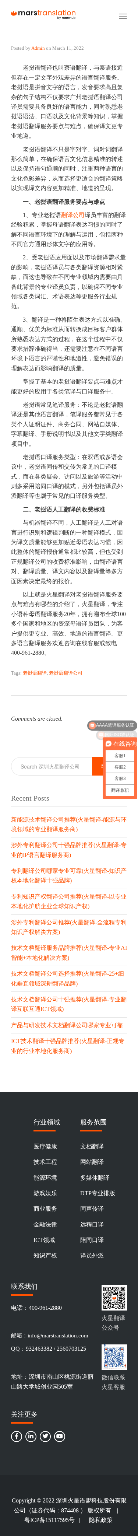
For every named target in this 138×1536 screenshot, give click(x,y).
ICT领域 (44, 1240)
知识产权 (45, 1255)
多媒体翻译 (95, 1178)
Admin (38, 48)
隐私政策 (101, 1520)
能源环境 (45, 1178)
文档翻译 (92, 1146)
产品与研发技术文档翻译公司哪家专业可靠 (67, 1025)
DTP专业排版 (97, 1193)
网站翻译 (92, 1162)
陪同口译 (92, 1240)
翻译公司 (73, 215)
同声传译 (92, 1209)
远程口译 (92, 1224)
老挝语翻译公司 (65, 673)
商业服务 (45, 1209)
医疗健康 (45, 1146)
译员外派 (92, 1255)
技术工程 (45, 1162)
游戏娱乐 (45, 1193)
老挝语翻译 (35, 673)
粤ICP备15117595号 (49, 1520)
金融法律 (45, 1224)
